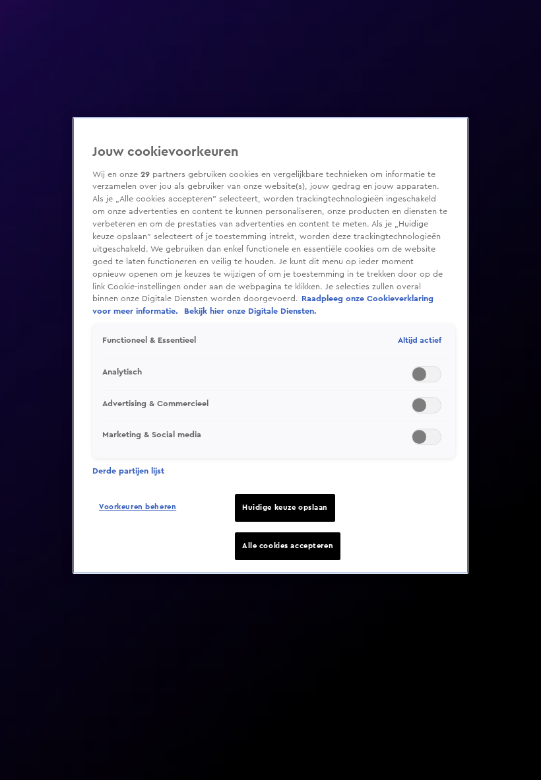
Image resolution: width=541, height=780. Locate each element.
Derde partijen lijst (128, 471)
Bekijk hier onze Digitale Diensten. (250, 311)
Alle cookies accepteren (287, 546)
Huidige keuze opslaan (285, 507)
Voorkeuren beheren (137, 507)
